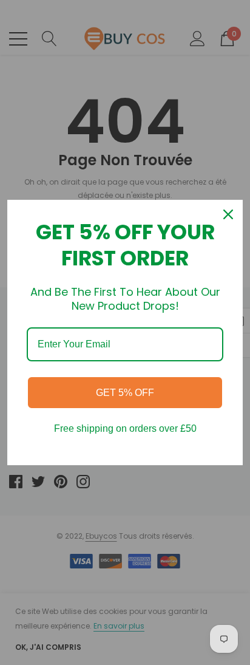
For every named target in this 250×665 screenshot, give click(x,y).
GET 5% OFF (125, 392)
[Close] (228, 214)
